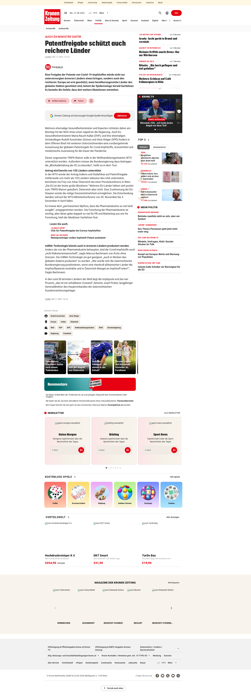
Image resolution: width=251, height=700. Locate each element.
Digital (155, 20)
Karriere (168, 655)
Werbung (157, 655)
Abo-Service (53, 663)
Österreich (79, 20)
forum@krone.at (115, 405)
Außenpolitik (64, 29)
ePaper (80, 3)
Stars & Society (112, 20)
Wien (89, 20)
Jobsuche (150, 3)
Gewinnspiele (107, 3)
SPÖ (68, 328)
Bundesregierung (114, 328)
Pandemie (67, 333)
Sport (124, 20)
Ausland (145, 20)
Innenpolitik (50, 29)
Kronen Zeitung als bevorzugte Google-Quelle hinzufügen (90, 115)
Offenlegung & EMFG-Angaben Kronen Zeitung (113, 648)
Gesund (134, 20)
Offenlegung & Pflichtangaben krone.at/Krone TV (69, 648)
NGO (52, 328)
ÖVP (60, 328)
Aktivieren (122, 116)
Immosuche (136, 3)
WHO (101, 328)
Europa (53, 322)
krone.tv (177, 20)
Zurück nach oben (113, 688)
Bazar (160, 3)
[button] (169, 21)
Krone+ (67, 20)
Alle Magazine (173, 583)
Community (92, 3)
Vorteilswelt (68, 3)
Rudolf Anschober (58, 316)
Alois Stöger (74, 316)
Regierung (55, 333)
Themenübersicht (125, 401)
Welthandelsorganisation (84, 328)
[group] (55, 357)
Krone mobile (122, 3)
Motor (164, 20)
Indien (63, 322)
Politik (98, 20)
